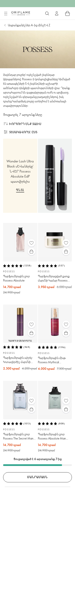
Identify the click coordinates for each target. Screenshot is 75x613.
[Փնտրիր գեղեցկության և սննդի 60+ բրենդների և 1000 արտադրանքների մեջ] (47, 13)
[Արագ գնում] (31, 251)
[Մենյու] (5, 13)
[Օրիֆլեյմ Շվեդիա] (20, 13)
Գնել (20, 190)
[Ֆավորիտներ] (31, 243)
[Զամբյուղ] (67, 13)
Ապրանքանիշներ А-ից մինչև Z (29, 25)
